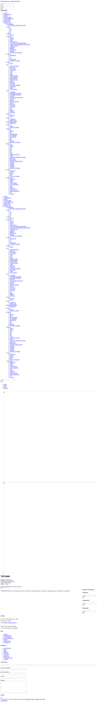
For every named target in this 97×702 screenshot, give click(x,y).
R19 (11, 150)
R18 (11, 149)
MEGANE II (13, 160)
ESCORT (12, 96)
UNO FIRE (12, 86)
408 (11, 139)
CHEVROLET (7, 648)
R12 (11, 147)
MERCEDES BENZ (12, 122)
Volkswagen (10, 177)
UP (10, 192)
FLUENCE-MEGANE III (16, 161)
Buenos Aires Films (40, 699)
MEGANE (12, 158)
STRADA (12, 84)
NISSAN (6, 652)
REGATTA (12, 82)
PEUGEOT (6, 653)
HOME (5, 13)
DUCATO (12, 67)
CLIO (11, 153)
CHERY (9, 33)
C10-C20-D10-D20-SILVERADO (18, 43)
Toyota (8, 169)
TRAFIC (12, 165)
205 (11, 130)
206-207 (12, 131)
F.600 (11, 74)
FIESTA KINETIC (14, 101)
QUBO (11, 81)
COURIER (12, 92)
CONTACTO (7, 21)
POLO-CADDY (14, 190)
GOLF (11, 187)
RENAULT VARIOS (15, 168)
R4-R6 (11, 145)
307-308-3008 (13, 135)
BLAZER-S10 (13, 41)
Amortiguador (10, 24)
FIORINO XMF (14, 75)
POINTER (12, 188)
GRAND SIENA (14, 77)
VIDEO (6, 16)
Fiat (7, 64)
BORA (11, 180)
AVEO (11, 40)
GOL (11, 185)
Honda (8, 113)
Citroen (8, 54)
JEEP (8, 117)
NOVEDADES (7, 17)
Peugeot (9, 128)
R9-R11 (11, 146)
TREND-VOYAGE (14, 191)
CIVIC (11, 116)
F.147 (11, 73)
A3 (10, 29)
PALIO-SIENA (13, 78)
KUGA (11, 109)
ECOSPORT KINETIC (15, 94)
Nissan (8, 124)
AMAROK (12, 179)
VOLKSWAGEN (8, 657)
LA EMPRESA (7, 14)
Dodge (8, 62)
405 (11, 138)
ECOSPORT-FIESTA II (15, 93)
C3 (10, 56)
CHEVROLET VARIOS (16, 52)
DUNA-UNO (13, 69)
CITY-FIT (12, 115)
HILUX (12, 173)
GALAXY (12, 107)
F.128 (11, 71)
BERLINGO (13, 55)
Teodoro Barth (4, 586)
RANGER (12, 112)
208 (11, 132)
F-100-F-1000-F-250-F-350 (16, 97)
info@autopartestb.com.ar (10, 622)
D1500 (11, 63)
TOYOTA (6, 655)
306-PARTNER (13, 134)
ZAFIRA (12, 51)
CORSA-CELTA (14, 45)
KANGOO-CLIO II (14, 154)
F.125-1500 (12, 70)
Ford (8, 90)
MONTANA (13, 50)
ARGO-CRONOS (14, 66)
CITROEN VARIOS (15, 60)
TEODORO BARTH (29, 699)
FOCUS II (12, 104)
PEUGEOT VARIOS (15, 142)
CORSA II (12, 47)
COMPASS (12, 119)
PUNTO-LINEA (14, 79)
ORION (12, 111)
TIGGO (12, 35)
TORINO (12, 164)
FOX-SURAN (13, 183)
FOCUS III (12, 105)
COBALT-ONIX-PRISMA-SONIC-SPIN (20, 44)
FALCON (12, 98)
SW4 (11, 175)
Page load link (4, 700)
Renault (8, 143)
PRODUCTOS (7, 22)
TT (10, 32)
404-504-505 (13, 137)
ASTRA (12, 39)
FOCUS (12, 103)
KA (11, 108)
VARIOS (6, 659)
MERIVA (12, 48)
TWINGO (12, 166)
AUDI (8, 26)
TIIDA (11, 126)
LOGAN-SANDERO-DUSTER (18, 157)
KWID (11, 156)
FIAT (5, 649)
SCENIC (12, 162)
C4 (10, 58)
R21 (11, 151)
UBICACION (7, 20)
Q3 (10, 30)
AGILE (11, 37)
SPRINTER (13, 123)
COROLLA (13, 171)
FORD (5, 651)
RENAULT (6, 656)
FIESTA (12, 100)
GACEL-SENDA (14, 184)
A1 (10, 28)
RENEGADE (13, 120)
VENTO (12, 194)
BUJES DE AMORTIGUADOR (18, 25)
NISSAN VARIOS (14, 127)
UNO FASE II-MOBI (15, 85)
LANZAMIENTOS (8, 18)
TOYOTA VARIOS (14, 176)
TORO (11, 88)
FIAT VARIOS (13, 89)
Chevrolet (9, 36)
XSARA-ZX (13, 59)
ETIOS (11, 172)
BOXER (12, 141)
